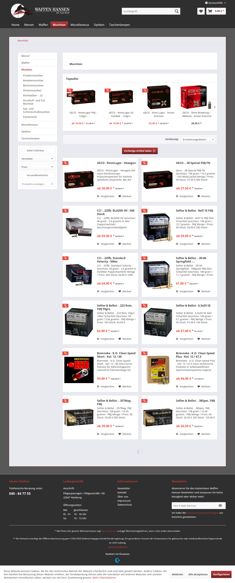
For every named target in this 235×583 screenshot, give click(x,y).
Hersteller (27, 158)
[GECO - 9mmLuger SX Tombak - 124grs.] (121, 97)
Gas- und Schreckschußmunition (36, 110)
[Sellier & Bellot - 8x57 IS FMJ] (158, 227)
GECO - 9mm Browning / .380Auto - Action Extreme (196, 114)
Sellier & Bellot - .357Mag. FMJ (114, 402)
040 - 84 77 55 (20, 493)
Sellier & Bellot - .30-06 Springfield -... (191, 259)
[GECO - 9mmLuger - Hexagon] (79, 179)
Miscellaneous (29, 124)
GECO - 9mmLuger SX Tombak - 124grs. (121, 114)
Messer (25, 55)
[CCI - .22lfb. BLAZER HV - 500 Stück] (79, 227)
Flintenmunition (32, 90)
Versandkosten (109, 530)
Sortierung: (172, 139)
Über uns (123, 496)
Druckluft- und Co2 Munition (34, 102)
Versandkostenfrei (37, 175)
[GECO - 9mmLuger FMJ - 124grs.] (83, 97)
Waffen (25, 62)
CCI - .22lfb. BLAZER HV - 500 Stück (115, 212)
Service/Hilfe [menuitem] (215, 2)
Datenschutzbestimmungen (203, 512)
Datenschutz (125, 504)
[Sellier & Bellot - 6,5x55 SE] (158, 322)
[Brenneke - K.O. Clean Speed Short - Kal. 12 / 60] (79, 370)
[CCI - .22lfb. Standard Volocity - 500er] (79, 274)
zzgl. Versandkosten (117, 546)
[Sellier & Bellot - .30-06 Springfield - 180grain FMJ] (158, 274)
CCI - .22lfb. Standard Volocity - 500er (111, 259)
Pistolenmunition (33, 75)
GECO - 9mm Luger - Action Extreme (158, 114)
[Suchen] (176, 11)
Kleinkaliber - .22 (33, 95)
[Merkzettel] (201, 11)
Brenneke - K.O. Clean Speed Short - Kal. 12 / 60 (116, 354)
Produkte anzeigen (33, 184)
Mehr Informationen (104, 577)
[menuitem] (151, 11)
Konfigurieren (221, 574)
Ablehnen (177, 574)
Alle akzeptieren (198, 574)
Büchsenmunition (33, 85)
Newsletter (124, 488)
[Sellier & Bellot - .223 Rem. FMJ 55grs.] (79, 322)
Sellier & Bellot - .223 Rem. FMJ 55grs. (114, 307)
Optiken (26, 131)
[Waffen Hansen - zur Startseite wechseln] (40, 11)
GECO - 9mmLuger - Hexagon (116, 163)
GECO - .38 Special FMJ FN (193, 163)
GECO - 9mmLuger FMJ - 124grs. (83, 114)
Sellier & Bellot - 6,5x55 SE (193, 305)
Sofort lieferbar (35, 150)
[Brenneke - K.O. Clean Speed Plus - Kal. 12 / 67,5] (158, 370)
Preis (24, 167)
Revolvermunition (33, 80)
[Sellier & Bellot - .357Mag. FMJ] (79, 417)
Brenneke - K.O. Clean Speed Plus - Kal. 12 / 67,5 (195, 354)
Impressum (124, 500)
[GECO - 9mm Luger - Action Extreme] (158, 97)
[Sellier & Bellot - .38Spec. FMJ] (158, 417)
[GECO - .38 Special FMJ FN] (158, 179)
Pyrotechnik (30, 117)
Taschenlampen (30, 138)
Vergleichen (107, 196)
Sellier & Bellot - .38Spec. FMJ (195, 401)
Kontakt (122, 492)
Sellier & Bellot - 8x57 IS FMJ (194, 210)
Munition (26, 69)
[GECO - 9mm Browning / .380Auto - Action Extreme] (196, 97)
